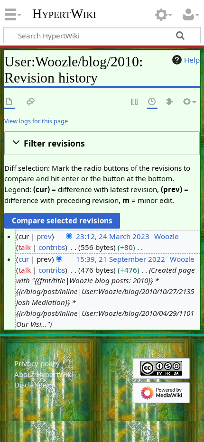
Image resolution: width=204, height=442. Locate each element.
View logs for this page (36, 121)
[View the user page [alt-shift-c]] (9, 102)
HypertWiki (64, 13)
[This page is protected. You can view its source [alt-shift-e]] (135, 102)
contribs (51, 247)
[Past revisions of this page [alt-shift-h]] (152, 102)
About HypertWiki (43, 374)
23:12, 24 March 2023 (112, 236)
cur (24, 259)
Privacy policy (37, 363)
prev (44, 236)
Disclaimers (33, 384)
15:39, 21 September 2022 (120, 259)
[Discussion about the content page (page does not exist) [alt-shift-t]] (31, 102)
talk (25, 247)
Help (192, 59)
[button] (102, 143)
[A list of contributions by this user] (170, 102)
